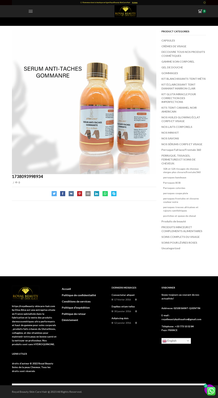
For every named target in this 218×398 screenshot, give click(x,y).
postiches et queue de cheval (179, 215)
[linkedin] (96, 194)
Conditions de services (76, 301)
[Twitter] (55, 194)
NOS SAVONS (170, 138)
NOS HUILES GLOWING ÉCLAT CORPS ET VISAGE (180, 119)
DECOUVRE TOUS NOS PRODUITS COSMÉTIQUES (183, 53)
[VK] (71, 194)
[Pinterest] (79, 194)
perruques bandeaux (174, 177)
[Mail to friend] (88, 194)
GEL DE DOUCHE (172, 67)
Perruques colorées (174, 188)
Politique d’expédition (76, 307)
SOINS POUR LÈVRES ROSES (179, 242)
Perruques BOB (172, 182)
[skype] (113, 194)
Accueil (66, 288)
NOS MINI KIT (170, 132)
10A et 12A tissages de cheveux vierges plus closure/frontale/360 (181, 170)
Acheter (135, 2)
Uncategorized (170, 248)
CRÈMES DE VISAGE (173, 46)
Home (15, 21)
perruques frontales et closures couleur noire (181, 200)
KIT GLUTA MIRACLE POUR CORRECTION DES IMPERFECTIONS (178, 98)
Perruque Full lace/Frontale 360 (181, 149)
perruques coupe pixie (175, 193)
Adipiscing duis (120, 318)
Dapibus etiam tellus (123, 306)
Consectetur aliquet (123, 294)
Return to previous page (192, 21)
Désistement (70, 319)
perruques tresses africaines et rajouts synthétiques (180, 209)
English (171, 340)
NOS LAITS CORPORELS (176, 126)
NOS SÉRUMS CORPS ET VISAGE (181, 144)
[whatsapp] (105, 194)
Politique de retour (74, 313)
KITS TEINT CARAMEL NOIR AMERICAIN (179, 109)
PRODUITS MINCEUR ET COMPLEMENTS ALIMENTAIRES (181, 229)
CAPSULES (168, 40)
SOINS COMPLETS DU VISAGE (180, 236)
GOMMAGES (169, 73)
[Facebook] (62, 194)
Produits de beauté (173, 221)
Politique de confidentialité (79, 295)
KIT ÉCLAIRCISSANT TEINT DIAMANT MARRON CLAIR (178, 86)
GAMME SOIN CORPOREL (177, 61)
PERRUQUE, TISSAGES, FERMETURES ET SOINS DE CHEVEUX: (178, 159)
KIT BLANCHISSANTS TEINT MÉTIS (183, 78)
